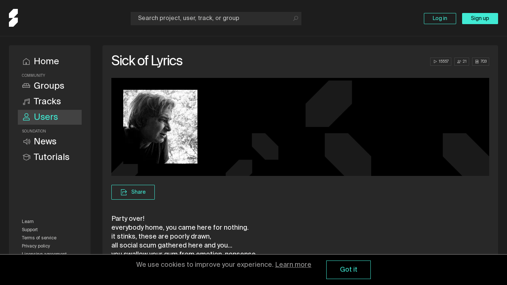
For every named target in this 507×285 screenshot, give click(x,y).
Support (30, 230)
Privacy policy (36, 246)
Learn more (293, 265)
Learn (28, 222)
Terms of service (39, 238)
